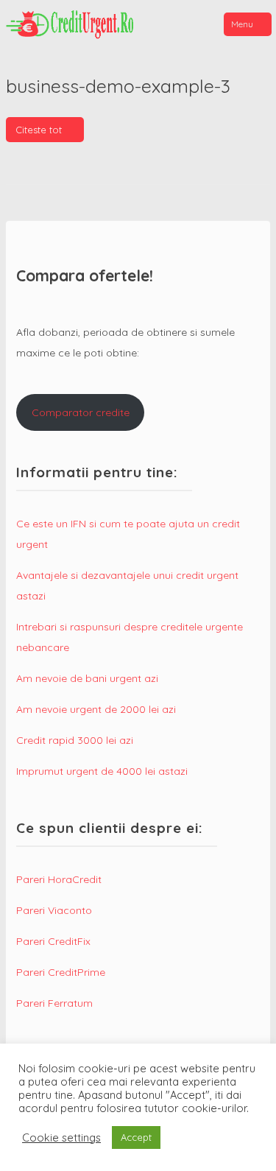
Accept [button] (136, 1137)
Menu (242, 23)
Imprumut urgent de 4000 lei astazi (102, 771)
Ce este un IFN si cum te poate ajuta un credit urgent (128, 534)
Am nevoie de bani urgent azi (87, 678)
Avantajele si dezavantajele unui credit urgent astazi (127, 585)
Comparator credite (81, 412)
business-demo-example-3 (118, 85)
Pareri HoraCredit (59, 879)
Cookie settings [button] (61, 1137)
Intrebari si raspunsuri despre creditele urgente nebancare (129, 637)
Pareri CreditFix (53, 941)
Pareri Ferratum (54, 1003)
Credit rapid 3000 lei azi (74, 740)
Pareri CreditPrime (60, 972)
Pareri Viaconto (54, 910)
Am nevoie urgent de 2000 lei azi (96, 709)
